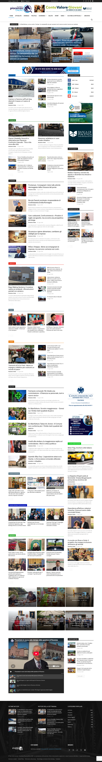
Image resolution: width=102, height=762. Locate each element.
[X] (88, 1)
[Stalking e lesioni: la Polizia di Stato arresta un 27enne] (79, 597)
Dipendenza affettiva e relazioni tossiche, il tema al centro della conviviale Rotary (79, 510)
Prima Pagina (13, 48)
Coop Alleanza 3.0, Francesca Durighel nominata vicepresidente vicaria (87, 224)
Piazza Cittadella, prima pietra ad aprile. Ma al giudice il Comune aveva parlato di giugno (25, 158)
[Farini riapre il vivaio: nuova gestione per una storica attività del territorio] (17, 545)
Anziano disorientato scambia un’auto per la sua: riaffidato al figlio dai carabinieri (54, 81)
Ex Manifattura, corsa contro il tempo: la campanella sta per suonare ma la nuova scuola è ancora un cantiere (49, 24)
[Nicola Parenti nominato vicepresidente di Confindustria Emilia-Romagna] (17, 205)
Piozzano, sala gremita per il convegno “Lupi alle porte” (34, 573)
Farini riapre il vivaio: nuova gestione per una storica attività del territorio (16, 554)
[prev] (89, 24)
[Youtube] (93, 1)
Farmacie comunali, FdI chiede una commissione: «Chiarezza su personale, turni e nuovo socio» (46, 393)
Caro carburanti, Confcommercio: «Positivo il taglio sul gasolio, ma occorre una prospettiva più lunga (45, 218)
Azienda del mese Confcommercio (15, 520)
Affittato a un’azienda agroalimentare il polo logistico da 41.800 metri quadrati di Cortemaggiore (73, 224)
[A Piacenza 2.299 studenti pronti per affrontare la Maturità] (36, 483)
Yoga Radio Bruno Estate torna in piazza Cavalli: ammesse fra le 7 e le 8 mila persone (55, 357)
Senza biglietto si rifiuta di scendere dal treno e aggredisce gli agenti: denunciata (55, 89)
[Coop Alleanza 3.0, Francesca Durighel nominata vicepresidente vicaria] (87, 217)
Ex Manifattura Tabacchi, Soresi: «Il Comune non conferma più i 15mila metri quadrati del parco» (45, 426)
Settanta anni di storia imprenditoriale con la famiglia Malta (35, 524)
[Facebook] (84, 1)
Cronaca (10, 96)
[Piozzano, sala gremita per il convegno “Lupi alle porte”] (36, 565)
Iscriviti (92, 96)
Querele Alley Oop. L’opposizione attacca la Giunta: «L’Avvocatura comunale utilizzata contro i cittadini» (45, 459)
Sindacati (11, 284)
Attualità (10, 135)
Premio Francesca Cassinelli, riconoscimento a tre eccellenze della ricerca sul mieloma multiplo (55, 373)
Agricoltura (11, 550)
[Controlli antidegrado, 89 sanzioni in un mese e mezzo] (42, 105)
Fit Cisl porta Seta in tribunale (54, 296)
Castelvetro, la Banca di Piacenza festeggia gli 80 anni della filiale (73, 240)
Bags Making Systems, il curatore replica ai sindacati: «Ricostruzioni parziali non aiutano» (21, 289)
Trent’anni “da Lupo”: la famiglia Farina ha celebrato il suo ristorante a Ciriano (54, 524)
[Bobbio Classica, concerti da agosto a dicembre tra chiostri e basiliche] (81, 161)
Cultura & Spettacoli (22, 592)
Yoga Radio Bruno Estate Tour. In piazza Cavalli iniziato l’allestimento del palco (55, 365)
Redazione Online (12, 105)
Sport (10, 324)
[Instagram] (86, 1)
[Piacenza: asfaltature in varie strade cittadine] (51, 130)
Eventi (10, 362)
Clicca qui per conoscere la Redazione (51, 749)
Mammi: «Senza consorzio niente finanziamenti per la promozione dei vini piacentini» (54, 574)
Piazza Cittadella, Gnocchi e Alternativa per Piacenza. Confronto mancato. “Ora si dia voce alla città (19, 141)
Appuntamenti (71, 169)
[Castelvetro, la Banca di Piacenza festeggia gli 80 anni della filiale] (74, 233)
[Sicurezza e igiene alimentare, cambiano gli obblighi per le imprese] (17, 236)
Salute (22, 615)
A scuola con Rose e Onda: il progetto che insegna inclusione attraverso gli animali (80, 542)
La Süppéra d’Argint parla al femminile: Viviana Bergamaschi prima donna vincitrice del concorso (79, 479)
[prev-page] (9, 114)
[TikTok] (77, 750)
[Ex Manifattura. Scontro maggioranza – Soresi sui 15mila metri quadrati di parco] (17, 413)
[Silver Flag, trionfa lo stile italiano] (81, 458)
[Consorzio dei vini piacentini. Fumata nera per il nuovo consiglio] (55, 545)
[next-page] (12, 114)
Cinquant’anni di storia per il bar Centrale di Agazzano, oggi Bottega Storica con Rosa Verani (17, 524)
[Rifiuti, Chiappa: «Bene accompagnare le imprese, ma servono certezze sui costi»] (17, 252)
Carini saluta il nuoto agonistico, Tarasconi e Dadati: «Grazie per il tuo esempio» (17, 328)
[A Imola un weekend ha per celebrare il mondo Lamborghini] (71, 653)
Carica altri (80, 676)
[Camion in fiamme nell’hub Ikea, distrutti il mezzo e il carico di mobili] (21, 88)
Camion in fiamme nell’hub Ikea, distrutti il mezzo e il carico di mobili (20, 101)
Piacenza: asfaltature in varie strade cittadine (48, 139)
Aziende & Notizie (71, 220)
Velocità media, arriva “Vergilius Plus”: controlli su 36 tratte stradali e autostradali (84, 645)
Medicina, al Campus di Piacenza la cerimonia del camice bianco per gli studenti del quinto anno (54, 493)
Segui (92, 84)
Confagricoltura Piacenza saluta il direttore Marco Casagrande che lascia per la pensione (35, 554)
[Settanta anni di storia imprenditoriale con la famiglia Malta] (36, 515)
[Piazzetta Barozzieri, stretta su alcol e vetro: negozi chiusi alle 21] (42, 159)
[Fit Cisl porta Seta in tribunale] (42, 298)
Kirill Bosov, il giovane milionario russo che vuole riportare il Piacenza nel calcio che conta (55, 328)
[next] (91, 24)
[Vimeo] (90, 1)
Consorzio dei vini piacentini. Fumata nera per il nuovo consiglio (54, 554)
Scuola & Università (12, 488)
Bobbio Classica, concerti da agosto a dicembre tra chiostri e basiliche (79, 175)
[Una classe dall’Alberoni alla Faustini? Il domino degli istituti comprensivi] (61, 55)
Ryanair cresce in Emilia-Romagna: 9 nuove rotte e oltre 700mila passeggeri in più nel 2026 (87, 240)
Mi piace (92, 80)
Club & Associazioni (72, 463)
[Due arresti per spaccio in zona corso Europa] (42, 97)
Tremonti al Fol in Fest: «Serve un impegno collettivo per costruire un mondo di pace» (21, 367)
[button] (92, 19)
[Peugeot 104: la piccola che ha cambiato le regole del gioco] (71, 670)
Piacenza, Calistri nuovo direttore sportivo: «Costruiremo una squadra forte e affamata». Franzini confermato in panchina (36, 329)
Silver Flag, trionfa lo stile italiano (80, 448)
